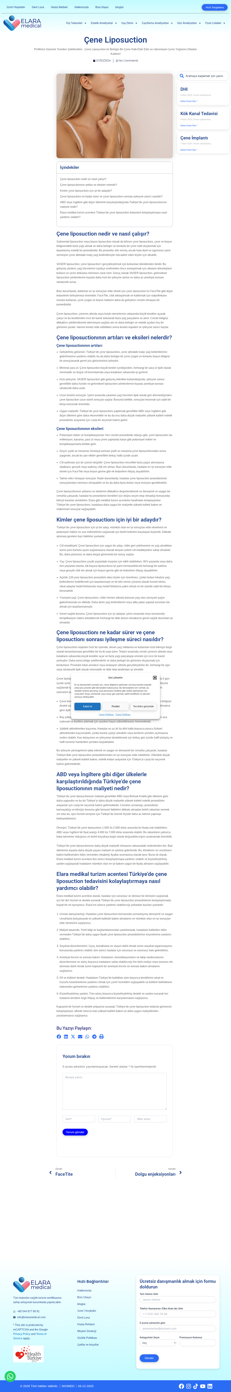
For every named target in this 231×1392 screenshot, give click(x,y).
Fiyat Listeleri (213, 23)
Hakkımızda (81, 7)
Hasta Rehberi (59, 7)
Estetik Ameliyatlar (102, 23)
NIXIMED (68, 1386)
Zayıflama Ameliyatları (155, 23)
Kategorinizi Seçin (149, 1337)
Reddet (116, 706)
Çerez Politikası (106, 714)
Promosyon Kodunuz (190, 1337)
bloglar (119, 7)
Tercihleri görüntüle (143, 706)
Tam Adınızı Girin (149, 1293)
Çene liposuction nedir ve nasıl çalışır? (83, 179)
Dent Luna (38, 7)
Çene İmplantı (194, 137)
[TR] (191, 7)
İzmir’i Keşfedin (16, 7)
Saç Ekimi (127, 23)
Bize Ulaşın (102, 7)
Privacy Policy (21, 1334)
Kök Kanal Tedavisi (199, 113)
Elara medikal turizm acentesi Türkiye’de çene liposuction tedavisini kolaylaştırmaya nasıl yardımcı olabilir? (113, 214)
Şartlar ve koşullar (88, 1344)
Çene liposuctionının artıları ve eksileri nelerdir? (88, 184)
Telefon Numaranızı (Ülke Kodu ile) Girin (161, 1308)
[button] (155, 677)
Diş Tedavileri (74, 23)
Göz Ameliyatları (187, 23)
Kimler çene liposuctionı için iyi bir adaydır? (86, 190)
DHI (184, 89)
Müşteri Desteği (86, 1331)
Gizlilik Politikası (87, 1337)
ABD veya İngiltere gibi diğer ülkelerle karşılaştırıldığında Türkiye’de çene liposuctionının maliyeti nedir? (113, 204)
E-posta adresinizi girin (152, 1322)
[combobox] (203, 76)
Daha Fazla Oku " (189, 101)
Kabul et (87, 706)
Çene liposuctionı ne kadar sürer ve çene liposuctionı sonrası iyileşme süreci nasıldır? (111, 196)
